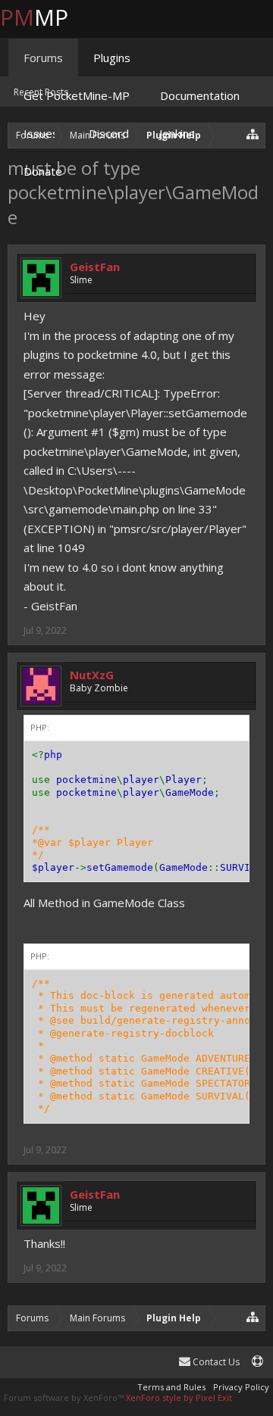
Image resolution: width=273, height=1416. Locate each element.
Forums (43, 57)
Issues (41, 133)
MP (46, 17)
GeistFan (95, 266)
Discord (109, 133)
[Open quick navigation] (252, 1316)
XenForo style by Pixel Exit (179, 1397)
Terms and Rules (171, 1387)
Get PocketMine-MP (77, 95)
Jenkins (177, 133)
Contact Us (215, 1361)
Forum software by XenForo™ (65, 1397)
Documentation (200, 95)
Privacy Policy (241, 1387)
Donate (43, 171)
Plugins (111, 57)
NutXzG (92, 674)
